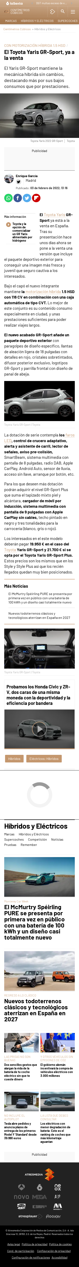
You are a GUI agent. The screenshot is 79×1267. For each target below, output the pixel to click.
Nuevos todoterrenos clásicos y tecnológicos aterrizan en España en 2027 (39, 615)
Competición (37, 839)
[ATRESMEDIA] (39, 1174)
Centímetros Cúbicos (17, 29)
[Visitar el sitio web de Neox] (57, 1187)
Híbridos (14, 759)
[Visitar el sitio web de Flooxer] (53, 1216)
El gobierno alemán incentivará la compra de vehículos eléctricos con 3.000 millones (56, 1070)
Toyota (10, 549)
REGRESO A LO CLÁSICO (20, 995)
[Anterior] (32, 3)
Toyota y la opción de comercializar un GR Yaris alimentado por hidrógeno (22, 232)
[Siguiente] (71, 3)
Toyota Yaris (54, 214)
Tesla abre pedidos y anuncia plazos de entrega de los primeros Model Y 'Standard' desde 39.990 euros (20, 1131)
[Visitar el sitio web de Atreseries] (57, 1197)
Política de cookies (60, 1244)
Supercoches (14, 839)
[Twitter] (18, 181)
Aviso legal (13, 1244)
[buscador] (63, 11)
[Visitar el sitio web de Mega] (39, 1197)
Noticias (57, 839)
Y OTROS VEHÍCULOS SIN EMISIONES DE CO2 (56, 1058)
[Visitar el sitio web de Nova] (21, 1197)
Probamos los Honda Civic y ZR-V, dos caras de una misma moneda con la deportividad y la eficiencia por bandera (38, 695)
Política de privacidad (34, 1244)
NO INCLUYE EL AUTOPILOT (14, 1117)
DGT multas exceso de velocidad (52, 3)
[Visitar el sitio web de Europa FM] (39, 1207)
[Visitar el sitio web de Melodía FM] (57, 1207)
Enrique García (26, 176)
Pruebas (10, 845)
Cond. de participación (20, 1251)
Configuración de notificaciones (31, 1257)
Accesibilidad (59, 1257)
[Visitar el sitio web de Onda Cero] (21, 1207)
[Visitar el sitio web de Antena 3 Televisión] (21, 1187)
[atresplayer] (52, 11)
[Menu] (73, 11)
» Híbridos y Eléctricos (46, 29)
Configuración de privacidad (54, 1251)
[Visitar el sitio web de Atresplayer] (31, 1216)
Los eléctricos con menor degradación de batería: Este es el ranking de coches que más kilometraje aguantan (55, 1132)
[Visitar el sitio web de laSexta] (39, 1187)
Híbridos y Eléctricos (37, 21)
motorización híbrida (43, 291)
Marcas (11, 21)
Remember (29, 845)
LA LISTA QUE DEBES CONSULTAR (54, 1117)
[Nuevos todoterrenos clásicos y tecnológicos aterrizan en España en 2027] (39, 971)
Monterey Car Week (16, 901)
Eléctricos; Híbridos (44, 759)
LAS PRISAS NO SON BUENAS (17, 1058)
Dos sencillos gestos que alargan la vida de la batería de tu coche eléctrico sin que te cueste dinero (20, 1072)
